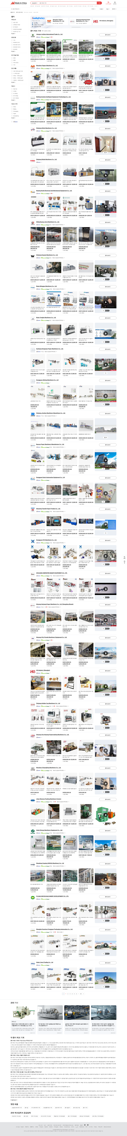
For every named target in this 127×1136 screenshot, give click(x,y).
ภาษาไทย (91, 1126)
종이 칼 (26, 1107)
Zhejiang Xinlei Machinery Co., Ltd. (46, 128)
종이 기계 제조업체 (72, 1116)
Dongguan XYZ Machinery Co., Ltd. (46, 540)
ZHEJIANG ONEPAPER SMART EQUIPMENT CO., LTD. (51, 573)
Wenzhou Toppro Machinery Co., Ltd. (47, 65)
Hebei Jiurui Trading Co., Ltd (44, 962)
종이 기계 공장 (70, 6)
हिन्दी (86, 1126)
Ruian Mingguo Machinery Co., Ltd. (46, 286)
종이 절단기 (67, 1107)
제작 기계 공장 (90, 6)
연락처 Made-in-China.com (68, 1125)
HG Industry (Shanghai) (43, 670)
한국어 (72, 1126)
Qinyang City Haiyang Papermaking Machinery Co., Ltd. (52, 734)
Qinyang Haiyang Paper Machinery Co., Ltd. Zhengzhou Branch (54, 604)
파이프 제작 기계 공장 (46, 1116)
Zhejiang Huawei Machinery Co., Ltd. (47, 255)
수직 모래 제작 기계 (35, 1107)
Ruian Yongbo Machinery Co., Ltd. (46, 317)
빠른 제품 (77, 1125)
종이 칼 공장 (37, 6)
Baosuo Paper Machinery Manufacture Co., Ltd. (50, 444)
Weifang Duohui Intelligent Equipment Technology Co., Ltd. (53, 97)
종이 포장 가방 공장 (62, 6)
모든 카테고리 (16, 9)
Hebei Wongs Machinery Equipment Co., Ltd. (49, 830)
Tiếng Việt (100, 1126)
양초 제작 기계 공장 (45, 6)
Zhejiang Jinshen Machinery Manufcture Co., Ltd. (50, 413)
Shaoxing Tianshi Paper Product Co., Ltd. (48, 508)
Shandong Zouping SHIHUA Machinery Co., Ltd (50, 863)
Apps (107, 9)
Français (41, 1126)
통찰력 (81, 1125)
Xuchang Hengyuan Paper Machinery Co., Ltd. (49, 349)
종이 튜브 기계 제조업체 (97, 1116)
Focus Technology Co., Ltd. (65, 1129)
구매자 (92, 9)
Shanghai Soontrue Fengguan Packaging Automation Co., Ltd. (54, 929)
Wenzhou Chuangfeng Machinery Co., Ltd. (48, 767)
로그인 (114, 4)
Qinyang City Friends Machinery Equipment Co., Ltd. (51, 637)
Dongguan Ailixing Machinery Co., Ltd (47, 380)
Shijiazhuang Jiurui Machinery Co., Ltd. (47, 222)
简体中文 (27, 1126)
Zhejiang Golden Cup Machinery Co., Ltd (48, 703)
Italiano (61, 1126)
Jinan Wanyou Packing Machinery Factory (48, 799)
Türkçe (95, 1126)
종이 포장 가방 (76, 1107)
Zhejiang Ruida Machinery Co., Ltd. (46, 159)
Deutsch (51, 1126)
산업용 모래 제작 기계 (17, 1107)
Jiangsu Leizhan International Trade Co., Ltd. (49, 34)
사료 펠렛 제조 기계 (47, 1107)
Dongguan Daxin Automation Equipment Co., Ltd (50, 477)
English (22, 1126)
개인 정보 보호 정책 (57, 1125)
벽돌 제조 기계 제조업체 (59, 1116)
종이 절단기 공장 (53, 6)
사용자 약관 (49, 1125)
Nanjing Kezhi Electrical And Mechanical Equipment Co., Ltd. (54, 190)
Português (56, 1126)
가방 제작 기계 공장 (77, 6)
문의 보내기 (107, 34)
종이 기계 (85, 1107)
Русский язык (67, 1126)
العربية (77, 1126)
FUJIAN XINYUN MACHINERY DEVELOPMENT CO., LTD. (52, 896)
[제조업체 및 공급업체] (19, 3)
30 (80, 993)
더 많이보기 (14, 1100)
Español (46, 1126)
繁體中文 (32, 1126)
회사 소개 (40, 1125)
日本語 (36, 1126)
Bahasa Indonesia (107, 1126)
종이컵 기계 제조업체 (84, 1116)
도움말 (101, 9)
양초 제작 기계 (58, 1107)
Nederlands (82, 1126)
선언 (45, 1125)
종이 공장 (84, 6)
